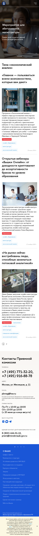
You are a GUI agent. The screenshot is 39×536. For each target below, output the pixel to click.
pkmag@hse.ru (9, 393)
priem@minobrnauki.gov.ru (14, 435)
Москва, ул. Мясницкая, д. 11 (16, 384)
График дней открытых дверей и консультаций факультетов (13, 38)
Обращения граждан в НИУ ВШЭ (14, 475)
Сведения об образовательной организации (17, 491)
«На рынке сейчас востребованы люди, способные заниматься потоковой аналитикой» (17, 258)
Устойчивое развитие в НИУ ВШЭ (14, 461)
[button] (14, 447)
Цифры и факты (8, 455)
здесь (30, 523)
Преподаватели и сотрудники (13, 465)
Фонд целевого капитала (11, 478)
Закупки (5, 472)
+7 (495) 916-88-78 (17, 376)
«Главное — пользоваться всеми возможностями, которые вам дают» (18, 78)
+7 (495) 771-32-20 (17, 371)
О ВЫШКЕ (7, 451)
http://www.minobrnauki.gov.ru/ (12, 513)
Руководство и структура (11, 458)
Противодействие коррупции (12, 482)
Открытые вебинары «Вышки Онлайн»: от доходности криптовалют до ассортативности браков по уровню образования (18, 167)
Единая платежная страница (12, 500)
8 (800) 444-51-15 (11, 433)
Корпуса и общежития (10, 468)
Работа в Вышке (8, 503)
